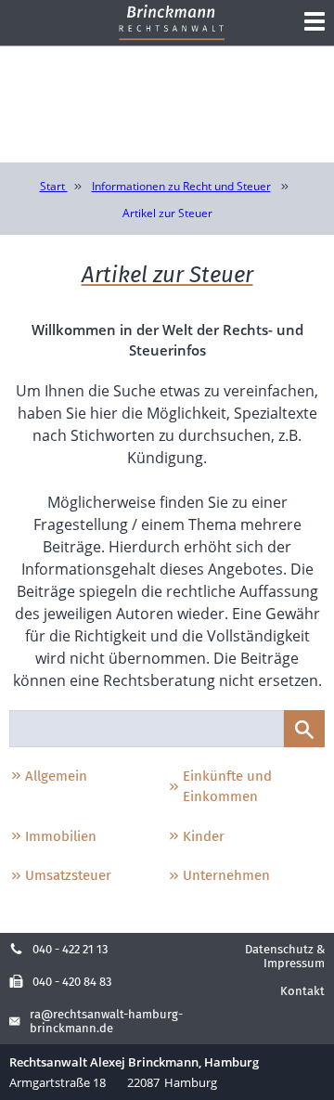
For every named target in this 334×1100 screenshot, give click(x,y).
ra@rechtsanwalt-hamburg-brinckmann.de (106, 1021)
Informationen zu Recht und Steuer (181, 186)
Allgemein (56, 776)
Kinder (204, 836)
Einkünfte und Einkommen (227, 787)
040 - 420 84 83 (71, 982)
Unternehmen (226, 875)
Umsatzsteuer (68, 875)
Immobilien (60, 836)
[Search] (304, 728)
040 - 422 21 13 (70, 949)
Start (54, 186)
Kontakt (302, 991)
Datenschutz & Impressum (285, 956)
